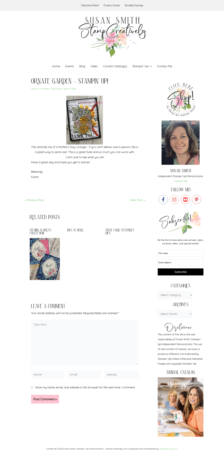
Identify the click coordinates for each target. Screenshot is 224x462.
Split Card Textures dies (119, 232)
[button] (150, 66)
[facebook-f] (164, 199)
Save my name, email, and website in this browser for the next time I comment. (85, 387)
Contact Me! (180, 181)
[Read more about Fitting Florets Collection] (47, 258)
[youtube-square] (186, 199)
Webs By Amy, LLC (168, 448)
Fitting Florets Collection (40, 232)
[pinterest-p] (197, 199)
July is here (76, 230)
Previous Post (33, 200)
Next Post (138, 200)
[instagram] (175, 199)
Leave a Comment (40, 88)
